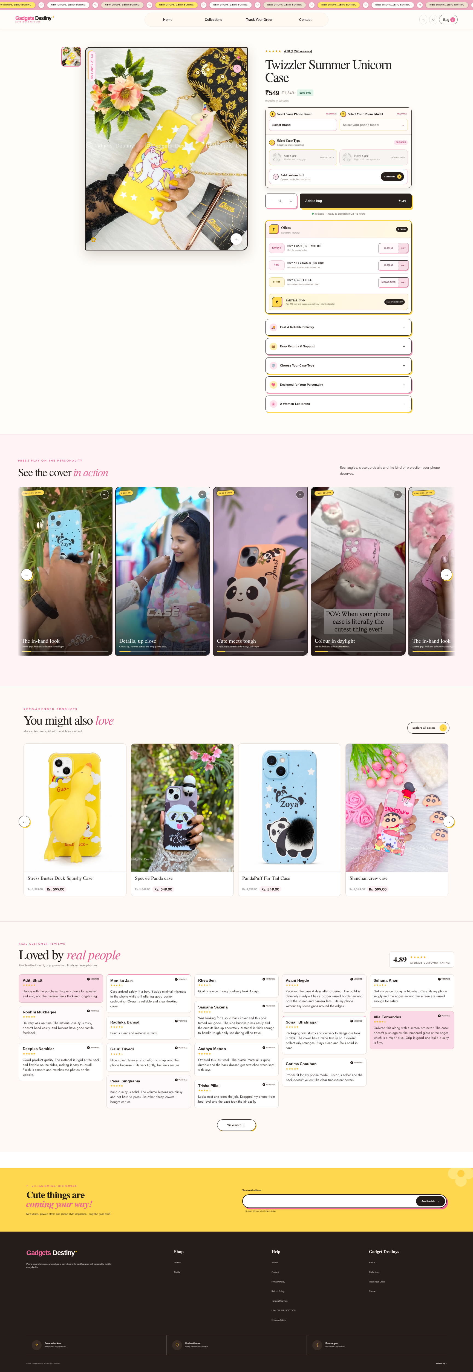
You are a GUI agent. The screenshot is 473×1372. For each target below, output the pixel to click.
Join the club (431, 1201)
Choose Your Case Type (292, 366)
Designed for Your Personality (297, 385)
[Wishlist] (433, 19)
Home (167, 20)
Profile (177, 1272)
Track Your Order (259, 20)
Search (275, 1262)
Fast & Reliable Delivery (292, 327)
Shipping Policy (279, 1320)
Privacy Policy (278, 1282)
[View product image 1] (71, 57)
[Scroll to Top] (462, 1342)
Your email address (251, 1190)
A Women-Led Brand (290, 404)
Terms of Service (279, 1301)
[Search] (423, 19)
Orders (177, 1262)
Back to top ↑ (441, 1363)
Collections (213, 20)
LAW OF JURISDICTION (284, 1310)
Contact (305, 20)
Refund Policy (278, 1291)
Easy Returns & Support (293, 346)
